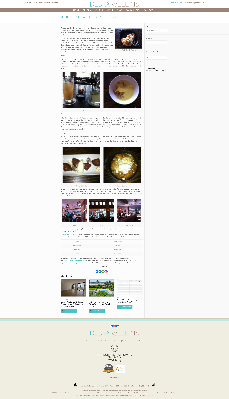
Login (103, 390)
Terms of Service (115, 341)
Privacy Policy (91, 341)
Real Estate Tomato (132, 390)
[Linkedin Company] (117, 326)
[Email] (103, 270)
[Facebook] (97, 270)
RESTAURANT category (73, 260)
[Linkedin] (100, 270)
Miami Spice (65, 229)
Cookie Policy (102, 341)
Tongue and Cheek (67, 235)
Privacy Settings (137, 341)
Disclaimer (126, 341)
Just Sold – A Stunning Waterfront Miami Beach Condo (99, 304)
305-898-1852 (176, 3)
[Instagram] (106, 270)
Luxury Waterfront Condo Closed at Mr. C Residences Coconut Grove (72, 304)
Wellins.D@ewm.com (194, 3)
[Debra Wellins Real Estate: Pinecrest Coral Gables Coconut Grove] (114, 4)
